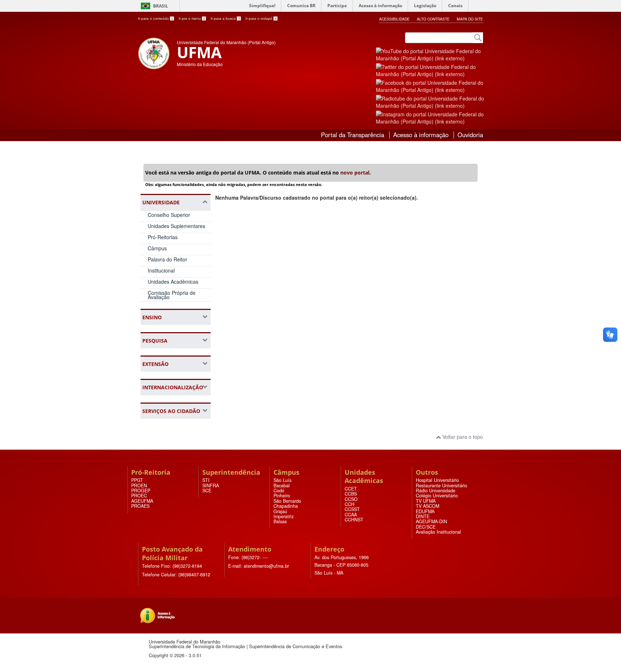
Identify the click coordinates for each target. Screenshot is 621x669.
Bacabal (281, 485)
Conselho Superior (169, 214)
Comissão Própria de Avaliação (172, 295)
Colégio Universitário (437, 495)
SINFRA (210, 485)
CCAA (351, 514)
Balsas (280, 521)
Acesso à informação (420, 134)
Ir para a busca (225, 18)
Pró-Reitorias (163, 237)
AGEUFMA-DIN (431, 521)
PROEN (139, 485)
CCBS (351, 494)
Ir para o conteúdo (155, 18)
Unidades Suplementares (176, 225)
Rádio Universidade (435, 490)
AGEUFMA (142, 501)
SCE (206, 490)
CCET (351, 489)
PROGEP (140, 490)
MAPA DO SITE (470, 19)
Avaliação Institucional (438, 532)
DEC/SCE (426, 527)
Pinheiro (281, 495)
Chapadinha (285, 506)
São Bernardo (287, 501)
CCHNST (354, 519)
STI (206, 480)
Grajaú (280, 511)
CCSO (351, 499)
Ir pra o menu (192, 18)
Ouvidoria (470, 134)
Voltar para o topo (462, 436)
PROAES (140, 506)
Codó (278, 490)
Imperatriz (283, 516)
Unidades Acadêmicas (173, 281)
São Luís (282, 480)
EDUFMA (425, 511)
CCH (349, 504)
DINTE (422, 516)
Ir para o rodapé (261, 18)
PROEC (139, 495)
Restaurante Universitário (441, 485)
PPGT (137, 480)
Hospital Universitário (437, 480)
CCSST (352, 509)
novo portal (354, 172)
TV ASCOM (427, 506)
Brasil (160, 6)
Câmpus (157, 248)
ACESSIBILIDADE (394, 19)
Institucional (161, 270)
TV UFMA (426, 501)
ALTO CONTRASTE (433, 19)
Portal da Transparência (352, 134)
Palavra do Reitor (167, 259)
